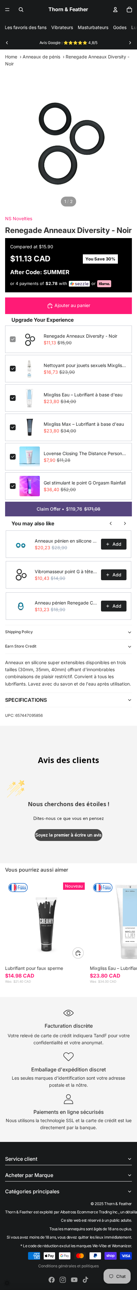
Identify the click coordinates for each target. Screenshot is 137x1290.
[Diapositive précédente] (7, 43)
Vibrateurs (62, 27)
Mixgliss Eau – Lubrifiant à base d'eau (83, 394)
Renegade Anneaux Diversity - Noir (80, 336)
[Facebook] (51, 1280)
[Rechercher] (21, 10)
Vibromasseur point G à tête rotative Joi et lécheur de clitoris (66, 571)
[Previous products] (111, 523)
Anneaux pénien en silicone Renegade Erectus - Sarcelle (66, 541)
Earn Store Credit (20, 646)
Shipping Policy (19, 631)
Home (11, 56)
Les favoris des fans (26, 27)
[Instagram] (63, 1280)
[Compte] (115, 10)
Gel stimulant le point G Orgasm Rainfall (85, 482)
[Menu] (7, 9)
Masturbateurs (93, 27)
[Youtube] (74, 1280)
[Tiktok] (85, 1280)
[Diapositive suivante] (130, 43)
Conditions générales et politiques (68, 1266)
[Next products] (125, 523)
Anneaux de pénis (41, 56)
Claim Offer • (68, 509)
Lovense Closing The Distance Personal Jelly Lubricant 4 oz (85, 453)
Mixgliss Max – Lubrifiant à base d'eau (84, 424)
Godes (119, 27)
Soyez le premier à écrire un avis (68, 835)
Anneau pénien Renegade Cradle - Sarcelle (66, 602)
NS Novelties (18, 218)
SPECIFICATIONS (26, 700)
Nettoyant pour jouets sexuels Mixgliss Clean (85, 365)
